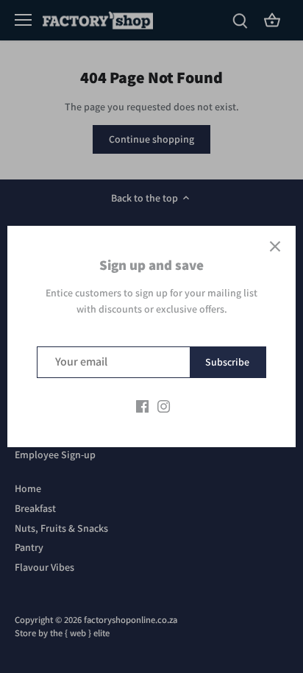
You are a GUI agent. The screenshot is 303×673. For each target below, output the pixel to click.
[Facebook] (142, 406)
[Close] (275, 246)
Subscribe (227, 361)
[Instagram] (163, 406)
